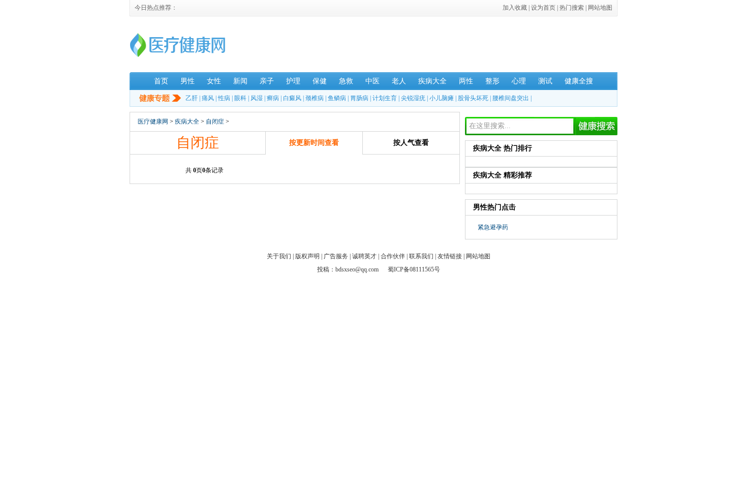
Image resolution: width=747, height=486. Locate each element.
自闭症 (215, 121)
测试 (545, 81)
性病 (224, 98)
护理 (293, 81)
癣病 (273, 98)
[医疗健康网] (178, 55)
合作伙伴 (393, 256)
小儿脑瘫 (441, 98)
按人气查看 (411, 142)
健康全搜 (579, 81)
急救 (346, 81)
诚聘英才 (364, 256)
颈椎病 (314, 98)
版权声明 (307, 256)
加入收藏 (515, 7)
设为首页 (543, 7)
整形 (492, 81)
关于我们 (279, 256)
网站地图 (600, 7)
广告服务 (336, 256)
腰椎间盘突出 (510, 98)
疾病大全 (432, 81)
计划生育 (384, 98)
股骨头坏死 (473, 98)
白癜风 (292, 98)
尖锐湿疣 (413, 98)
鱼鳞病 (337, 98)
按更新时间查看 (314, 142)
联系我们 (421, 256)
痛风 (208, 98)
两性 (466, 81)
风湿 (257, 98)
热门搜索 (571, 7)
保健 (320, 81)
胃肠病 (359, 98)
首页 (161, 81)
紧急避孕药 (493, 227)
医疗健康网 (153, 121)
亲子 (267, 81)
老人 (399, 81)
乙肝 (191, 98)
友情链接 (450, 256)
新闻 (240, 81)
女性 (214, 81)
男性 (187, 81)
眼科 (240, 98)
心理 (519, 81)
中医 (372, 81)
